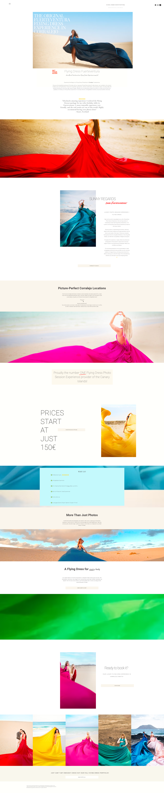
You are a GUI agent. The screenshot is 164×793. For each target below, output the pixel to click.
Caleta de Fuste (84, 306)
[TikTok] (160, 5)
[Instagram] (158, 5)
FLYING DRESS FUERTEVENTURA (115, 5)
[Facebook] (155, 5)
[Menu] (9, 4)
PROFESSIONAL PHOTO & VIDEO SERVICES (115, 7)
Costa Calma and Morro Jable (92, 306)
